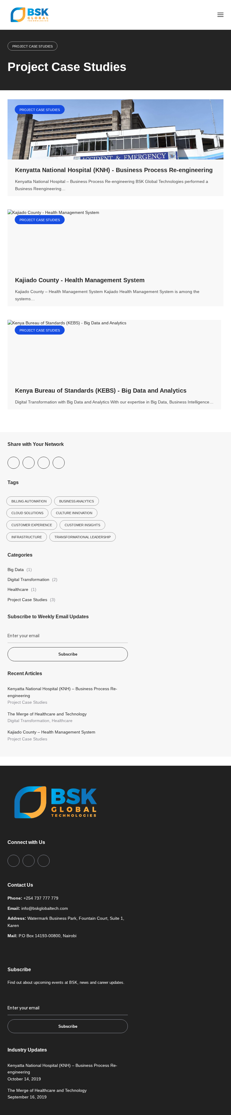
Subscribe (67, 654)
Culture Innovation (74, 513)
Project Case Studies (32, 46)
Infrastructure (26, 537)
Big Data (16, 569)
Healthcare (18, 589)
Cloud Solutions (27, 513)
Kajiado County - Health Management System (80, 280)
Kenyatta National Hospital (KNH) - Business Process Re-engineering (114, 170)
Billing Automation (29, 501)
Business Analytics (76, 501)
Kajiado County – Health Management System (51, 732)
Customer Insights (82, 525)
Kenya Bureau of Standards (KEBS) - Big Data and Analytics (100, 390)
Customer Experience (31, 525)
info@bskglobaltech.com (44, 908)
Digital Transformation (28, 579)
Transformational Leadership (82, 537)
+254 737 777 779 (40, 898)
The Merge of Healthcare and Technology (47, 714)
